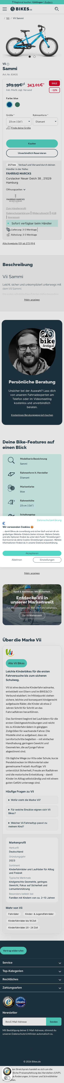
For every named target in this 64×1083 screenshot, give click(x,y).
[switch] (7, 1078)
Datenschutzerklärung (49, 520)
